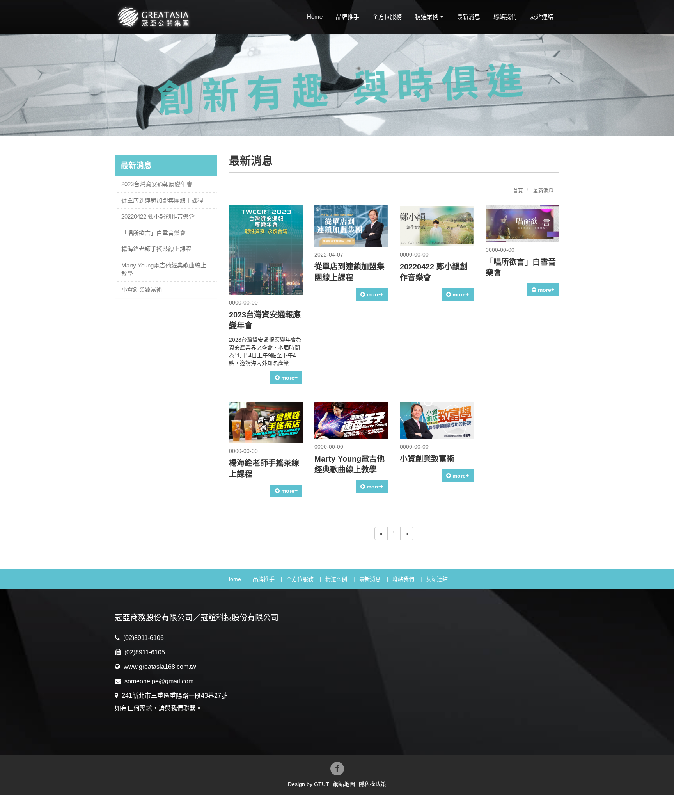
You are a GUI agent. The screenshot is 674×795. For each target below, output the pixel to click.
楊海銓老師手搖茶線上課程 (156, 249)
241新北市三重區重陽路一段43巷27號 (173, 695)
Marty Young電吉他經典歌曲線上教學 (163, 269)
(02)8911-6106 (143, 638)
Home (315, 16)
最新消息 (468, 16)
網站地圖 (344, 784)
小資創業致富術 (141, 289)
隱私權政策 (372, 784)
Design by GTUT (308, 784)
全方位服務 (387, 16)
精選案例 (336, 579)
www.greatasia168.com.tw (159, 666)
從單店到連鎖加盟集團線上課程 (162, 200)
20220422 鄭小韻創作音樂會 (158, 216)
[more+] (266, 249)
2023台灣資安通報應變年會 (156, 184)
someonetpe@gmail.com (158, 681)
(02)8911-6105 (144, 652)
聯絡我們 (505, 16)
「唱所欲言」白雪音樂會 (153, 233)
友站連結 (541, 16)
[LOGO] (166, 17)
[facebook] (337, 768)
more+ (289, 377)
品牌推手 (347, 16)
